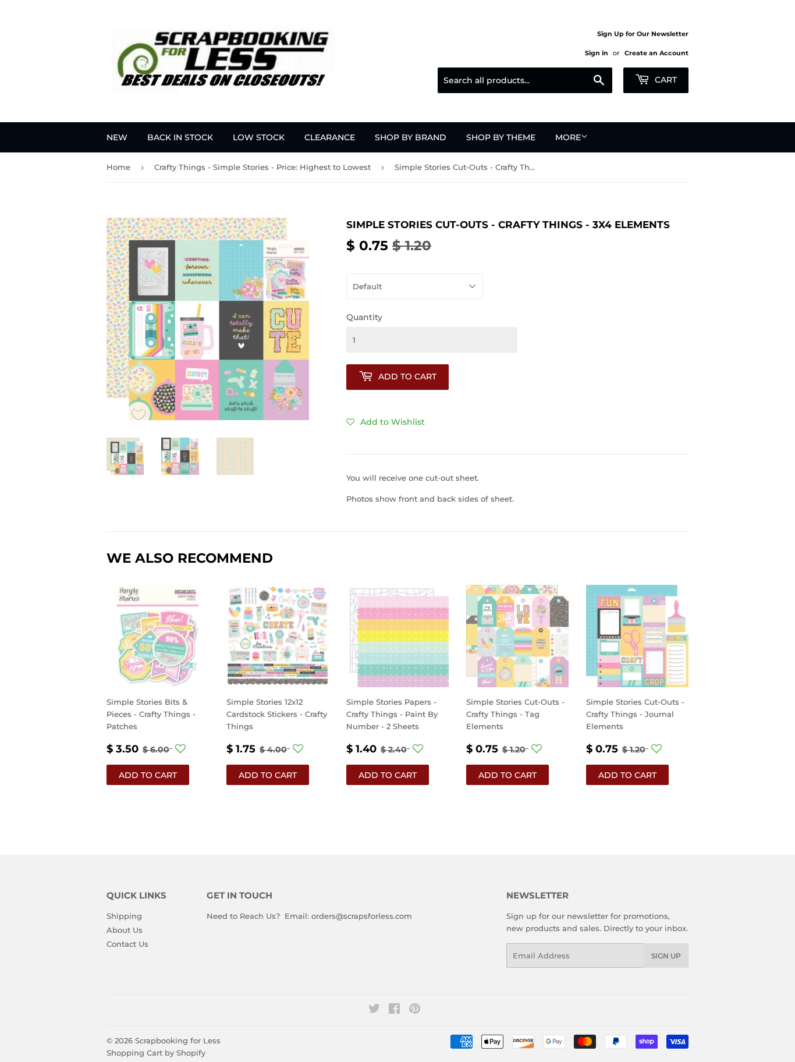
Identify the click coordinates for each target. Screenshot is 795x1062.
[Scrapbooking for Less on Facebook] (394, 1010)
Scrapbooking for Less (178, 1040)
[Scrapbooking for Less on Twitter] (374, 1010)
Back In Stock (180, 137)
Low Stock (259, 137)
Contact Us (127, 944)
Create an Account (656, 53)
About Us (125, 930)
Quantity (364, 317)
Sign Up (666, 955)
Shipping (124, 916)
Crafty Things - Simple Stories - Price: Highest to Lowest (262, 167)
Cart (664, 79)
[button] (385, 421)
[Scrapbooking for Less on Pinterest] (415, 1010)
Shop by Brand (410, 137)
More (568, 137)
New (117, 137)
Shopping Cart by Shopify (156, 1052)
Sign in (596, 53)
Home (118, 167)
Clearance (329, 137)
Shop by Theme (500, 137)
